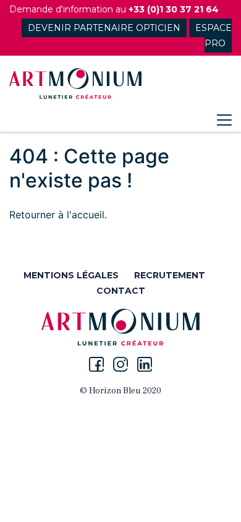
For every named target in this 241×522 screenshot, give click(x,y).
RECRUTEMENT (169, 275)
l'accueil (85, 214)
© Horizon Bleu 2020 (120, 390)
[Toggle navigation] (224, 120)
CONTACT (120, 290)
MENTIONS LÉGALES (71, 275)
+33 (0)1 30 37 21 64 (174, 9)
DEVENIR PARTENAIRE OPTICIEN (104, 27)
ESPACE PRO (213, 35)
